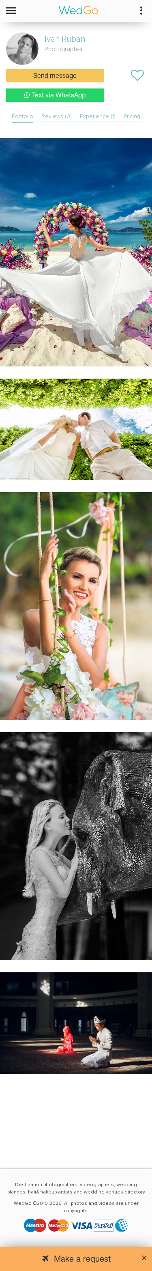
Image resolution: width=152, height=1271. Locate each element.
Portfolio (22, 116)
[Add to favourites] (137, 75)
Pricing (132, 116)
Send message (55, 76)
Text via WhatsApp (59, 96)
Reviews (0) (56, 116)
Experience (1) (98, 116)
